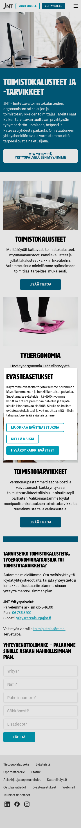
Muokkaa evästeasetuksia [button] (35, 427)
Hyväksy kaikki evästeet (32, 450)
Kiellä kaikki (22, 439)
